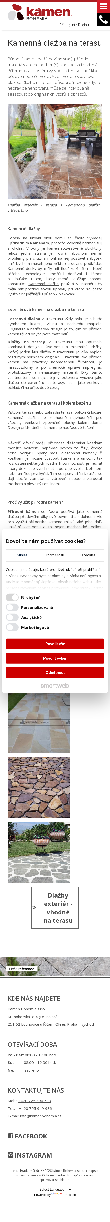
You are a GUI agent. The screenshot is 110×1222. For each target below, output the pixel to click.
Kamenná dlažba (44, 283)
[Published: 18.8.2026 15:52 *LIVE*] (32, 1170)
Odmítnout (55, 672)
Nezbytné (30, 597)
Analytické (31, 617)
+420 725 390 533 (34, 1100)
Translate (69, 1195)
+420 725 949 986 (35, 1108)
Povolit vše (55, 644)
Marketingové (35, 627)
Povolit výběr (55, 658)
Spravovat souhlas (53, 1180)
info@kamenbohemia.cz (40, 1116)
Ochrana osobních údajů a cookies (67, 1175)
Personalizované (37, 607)
